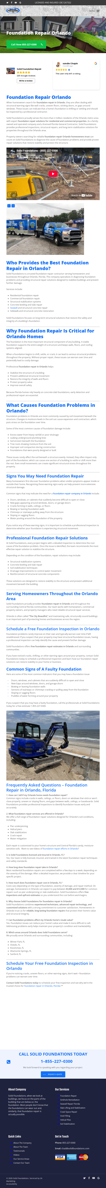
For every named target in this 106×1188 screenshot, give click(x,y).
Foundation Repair (68, 1095)
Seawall (13, 307)
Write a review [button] (26, 80)
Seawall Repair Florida (70, 1103)
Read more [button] (60, 86)
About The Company (22, 1142)
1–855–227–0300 (57, 1061)
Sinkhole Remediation (70, 1099)
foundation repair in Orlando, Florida (42, 985)
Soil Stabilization (67, 1123)
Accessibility (11, 1184)
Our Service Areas (21, 1159)
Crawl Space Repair (68, 1111)
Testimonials (19, 1150)
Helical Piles (65, 1119)
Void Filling (65, 1115)
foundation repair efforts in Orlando (60, 848)
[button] (94, 10)
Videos (16, 1154)
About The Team (20, 1146)
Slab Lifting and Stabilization (72, 1107)
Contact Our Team (21, 1163)
